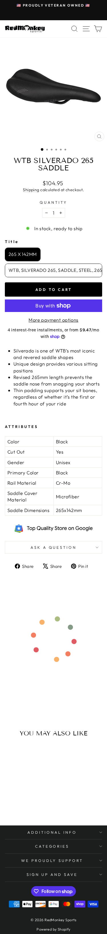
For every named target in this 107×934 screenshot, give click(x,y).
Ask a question (54, 547)
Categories (52, 846)
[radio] (23, 254)
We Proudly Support (52, 860)
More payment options (53, 320)
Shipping (31, 189)
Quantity (53, 202)
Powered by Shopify (53, 929)
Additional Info (52, 832)
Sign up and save (52, 874)
